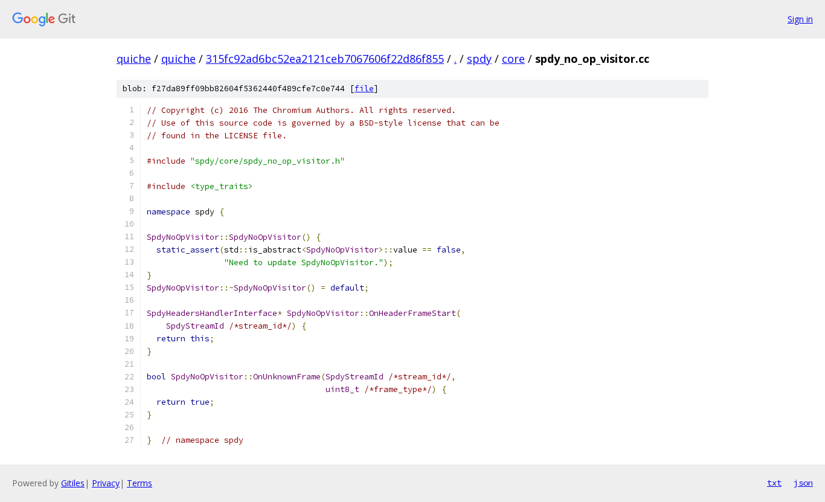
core (513, 58)
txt (774, 482)
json (803, 482)
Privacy (106, 483)
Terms (139, 483)
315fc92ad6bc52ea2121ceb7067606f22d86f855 (325, 58)
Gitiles (73, 483)
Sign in (800, 19)
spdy (479, 58)
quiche (134, 58)
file (364, 88)
